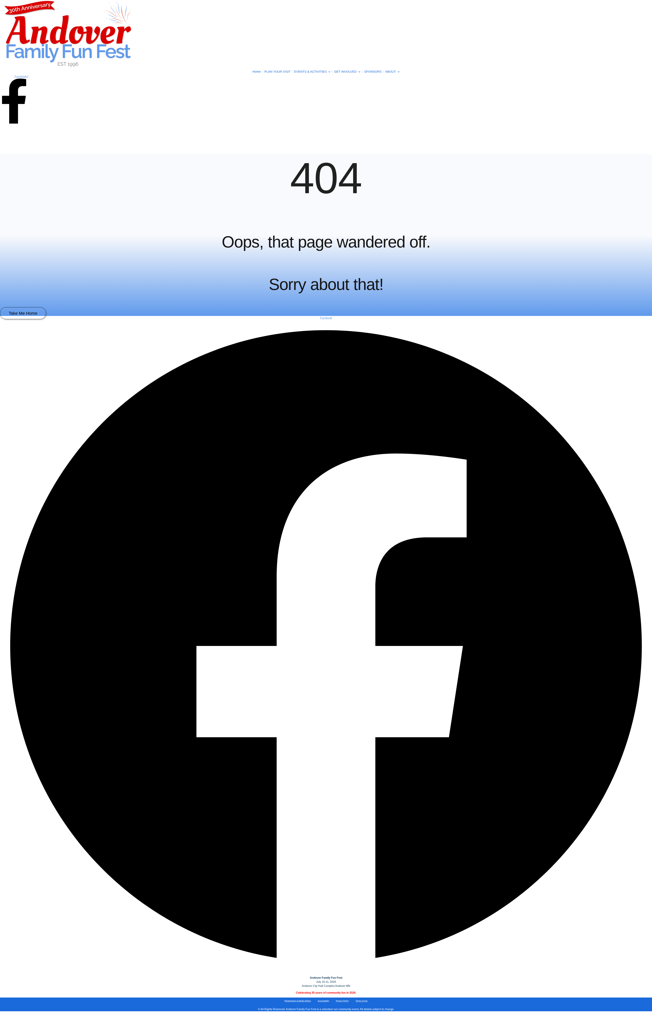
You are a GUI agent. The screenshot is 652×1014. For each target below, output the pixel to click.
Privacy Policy (342, 1001)
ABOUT (390, 71)
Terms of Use (362, 1001)
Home (256, 71)
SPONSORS (373, 71)
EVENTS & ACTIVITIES (310, 71)
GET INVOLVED (345, 71)
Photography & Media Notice (297, 1001)
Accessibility (323, 1001)
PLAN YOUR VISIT (277, 71)
